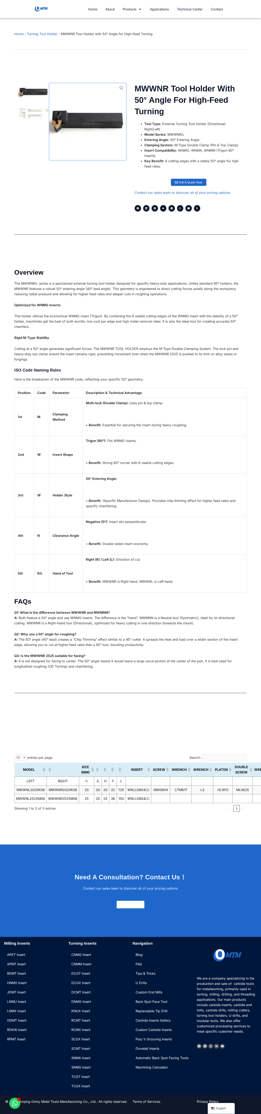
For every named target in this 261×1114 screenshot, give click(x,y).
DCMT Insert (81, 992)
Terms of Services (146, 1102)
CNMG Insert (81, 955)
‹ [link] (229, 808)
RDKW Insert (17, 1030)
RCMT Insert (80, 1020)
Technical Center (190, 9)
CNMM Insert (81, 964)
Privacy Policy (208, 1102)
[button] (52, 123)
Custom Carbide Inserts (154, 1030)
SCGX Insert (80, 1039)
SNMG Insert (81, 1067)
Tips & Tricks (145, 973)
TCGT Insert (80, 1077)
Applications (159, 9)
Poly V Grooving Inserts (154, 1039)
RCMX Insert (80, 1030)
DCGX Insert (80, 983)
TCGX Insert (80, 1086)
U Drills (141, 983)
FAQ (139, 964)
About (110, 9)
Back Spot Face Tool (151, 1002)
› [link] (243, 808)
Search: (195, 758)
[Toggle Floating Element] (14, 1103)
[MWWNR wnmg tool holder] (87, 121)
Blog (139, 955)
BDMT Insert (16, 973)
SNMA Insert (80, 1058)
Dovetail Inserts (147, 1048)
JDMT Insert (16, 992)
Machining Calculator (152, 1067)
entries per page (39, 758)
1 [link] (237, 808)
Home (92, 9)
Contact (217, 9)
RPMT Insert (16, 1039)
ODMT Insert (16, 1020)
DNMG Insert (81, 1002)
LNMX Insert (16, 1011)
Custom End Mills (149, 992)
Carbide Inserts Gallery (153, 1020)
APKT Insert (16, 955)
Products (129, 9)
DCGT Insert (80, 973)
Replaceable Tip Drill (151, 1011)
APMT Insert (16, 964)
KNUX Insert (80, 1011)
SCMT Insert (80, 1048)
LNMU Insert (16, 1002)
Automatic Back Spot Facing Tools (162, 1058)
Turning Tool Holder (42, 34)
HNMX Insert (17, 983)
